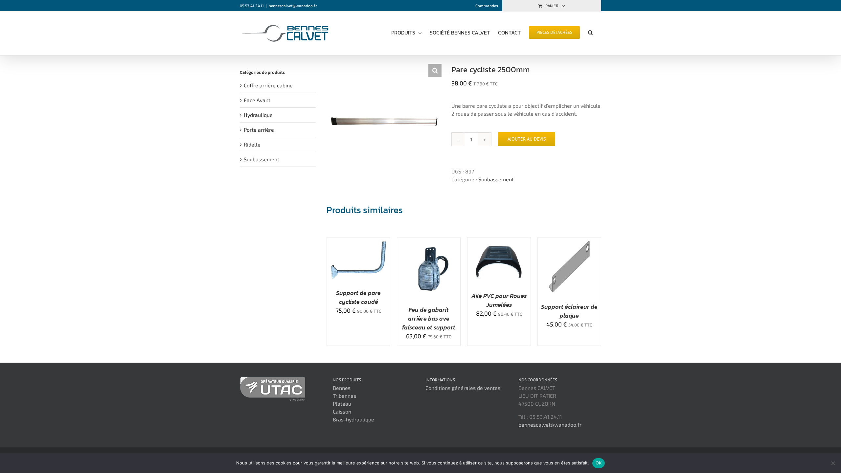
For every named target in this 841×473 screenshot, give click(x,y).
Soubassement (496, 179)
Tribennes (344, 396)
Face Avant (257, 100)
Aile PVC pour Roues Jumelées (499, 300)
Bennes (342, 388)
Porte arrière (259, 129)
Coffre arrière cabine (268, 85)
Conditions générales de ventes (462, 388)
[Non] (833, 463)
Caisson (342, 411)
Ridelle (252, 144)
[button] (590, 31)
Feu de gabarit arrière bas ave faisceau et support (428, 318)
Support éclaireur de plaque (569, 311)
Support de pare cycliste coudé (358, 297)
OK (599, 462)
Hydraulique (258, 115)
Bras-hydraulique (353, 419)
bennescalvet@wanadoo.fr (293, 5)
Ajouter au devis (527, 139)
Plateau (342, 403)
